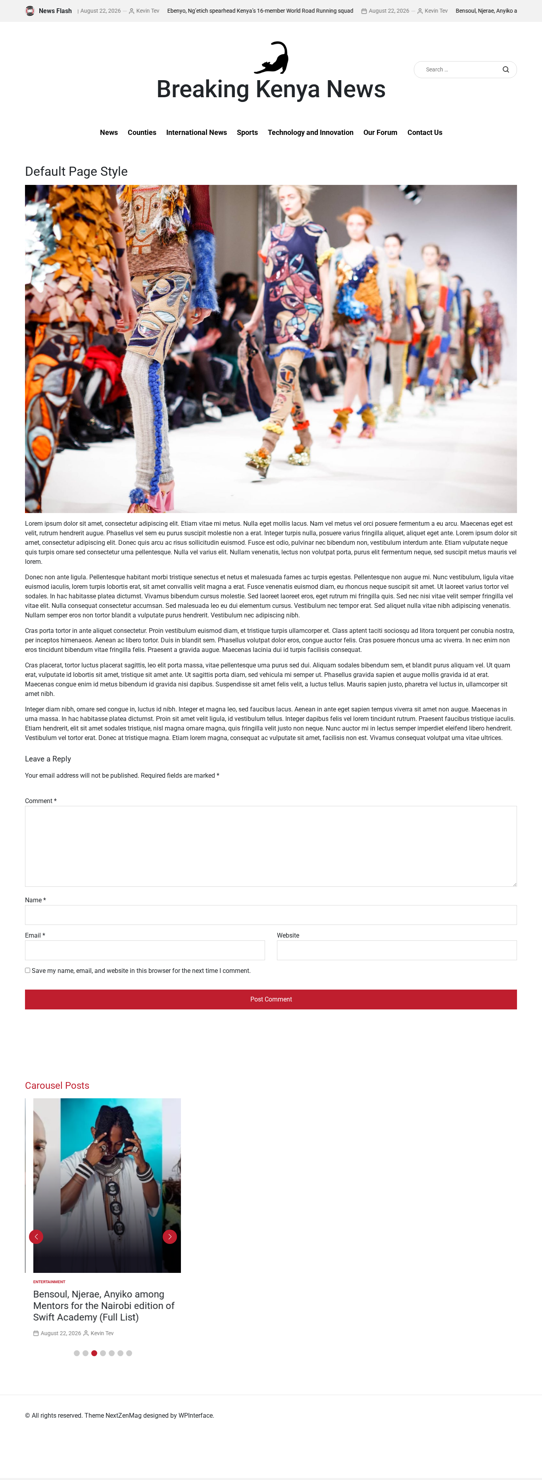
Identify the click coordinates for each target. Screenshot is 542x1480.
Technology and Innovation (311, 132)
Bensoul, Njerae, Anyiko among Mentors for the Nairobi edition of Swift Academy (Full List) (95, 1306)
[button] (77, 1353)
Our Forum (380, 132)
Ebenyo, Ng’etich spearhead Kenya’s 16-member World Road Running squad (224, 11)
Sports (247, 132)
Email (35, 935)
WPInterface (196, 1415)
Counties (142, 132)
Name (35, 900)
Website (288, 935)
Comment (41, 801)
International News (196, 132)
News (109, 132)
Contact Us (424, 132)
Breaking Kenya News (271, 89)
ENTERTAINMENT (41, 1282)
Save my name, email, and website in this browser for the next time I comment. (141, 970)
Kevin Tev (111, 11)
